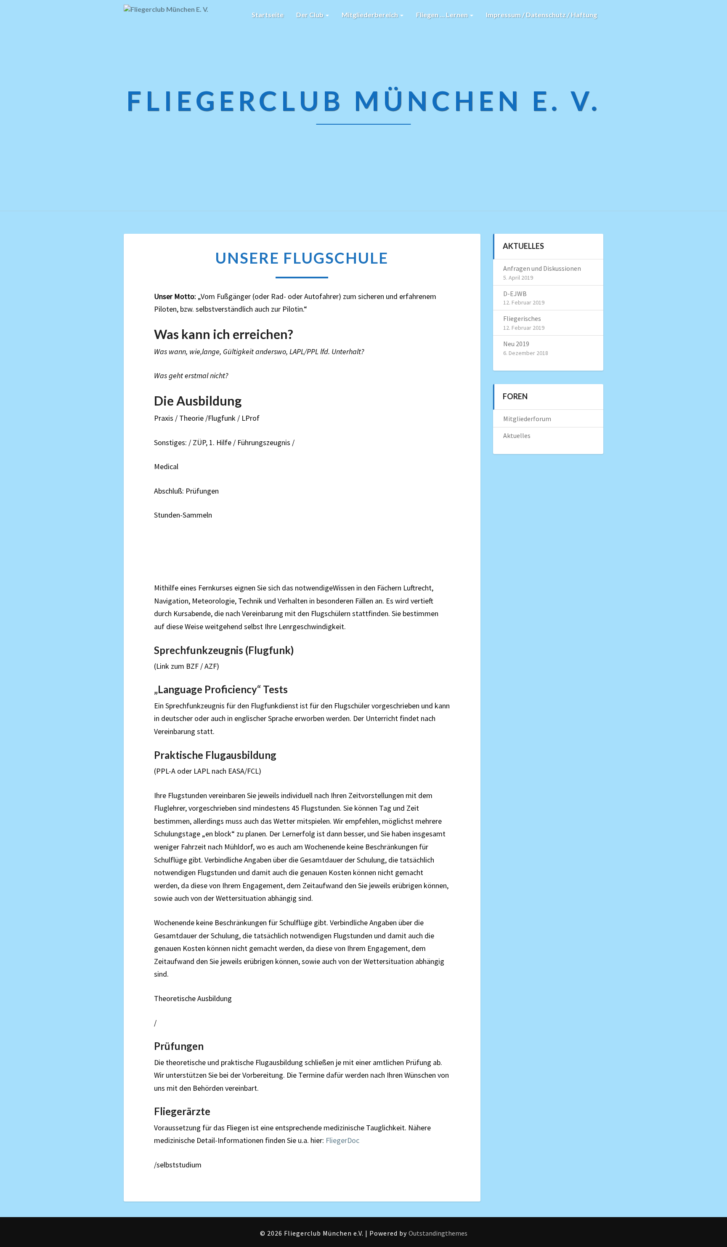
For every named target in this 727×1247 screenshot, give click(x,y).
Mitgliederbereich (370, 15)
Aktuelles (517, 435)
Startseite (268, 15)
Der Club (310, 15)
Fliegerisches (522, 318)
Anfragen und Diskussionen (542, 268)
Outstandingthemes (438, 1233)
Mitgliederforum (527, 418)
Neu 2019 (516, 343)
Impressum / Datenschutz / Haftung (541, 15)
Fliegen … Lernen (442, 15)
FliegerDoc (341, 1140)
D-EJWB (515, 293)
